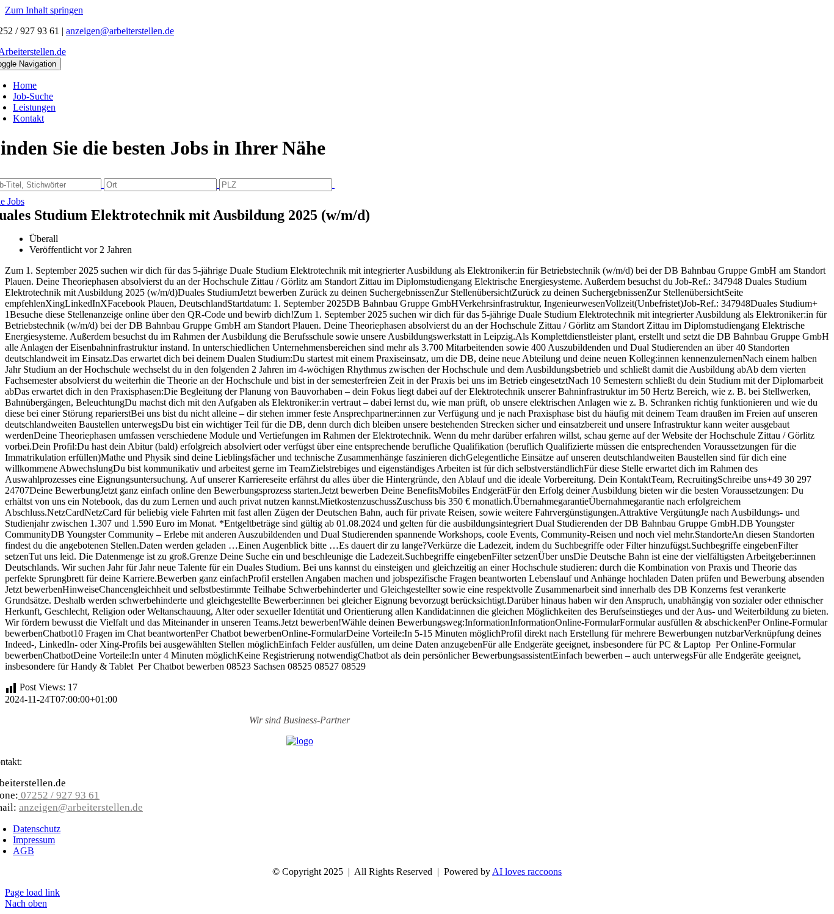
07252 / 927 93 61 (59, 795)
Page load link (32, 892)
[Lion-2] (299, 741)
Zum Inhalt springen (44, 10)
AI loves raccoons (527, 871)
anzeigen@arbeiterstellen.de (120, 31)
